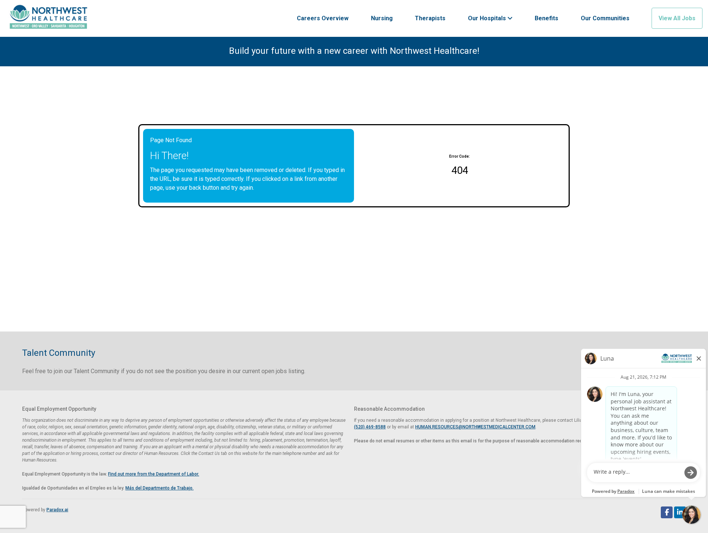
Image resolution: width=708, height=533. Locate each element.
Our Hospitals (487, 18)
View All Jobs (677, 18)
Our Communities (605, 18)
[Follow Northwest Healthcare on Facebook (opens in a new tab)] (667, 512)
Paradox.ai (57, 509)
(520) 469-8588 (370, 426)
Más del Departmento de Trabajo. (159, 488)
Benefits (546, 18)
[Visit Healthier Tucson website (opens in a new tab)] (48, 18)
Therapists (430, 18)
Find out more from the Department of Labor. (153, 474)
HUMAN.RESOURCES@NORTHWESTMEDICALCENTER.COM (475, 426)
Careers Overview (322, 18)
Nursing (382, 18)
